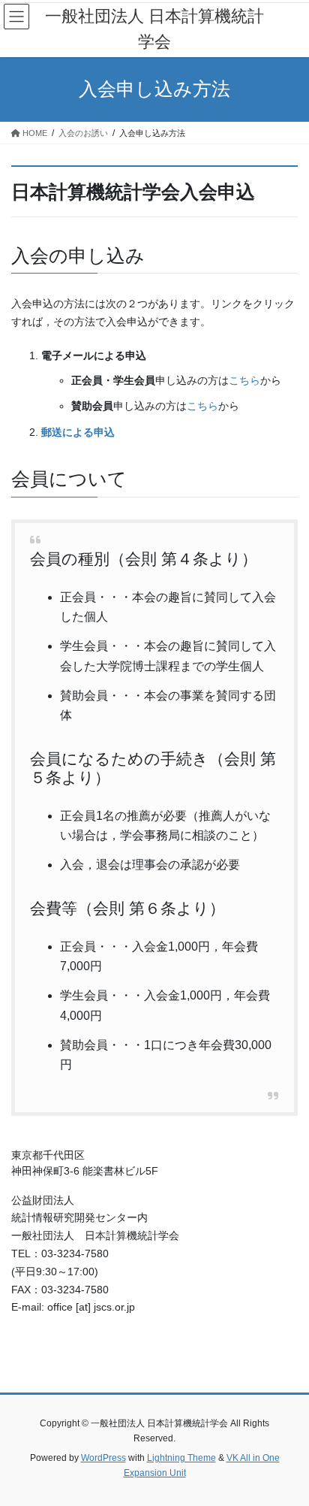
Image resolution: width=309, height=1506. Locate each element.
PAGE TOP (287, 1447)
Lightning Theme (181, 1458)
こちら (244, 380)
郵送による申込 (78, 432)
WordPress (103, 1458)
